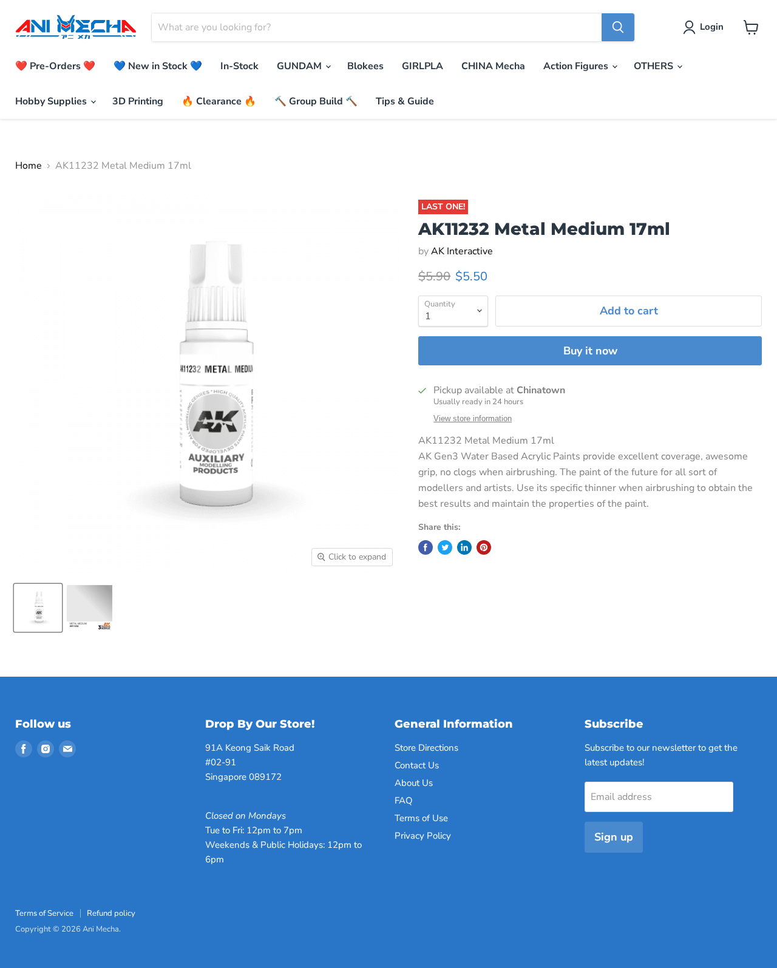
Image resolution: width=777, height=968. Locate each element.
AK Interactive (462, 251)
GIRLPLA (422, 66)
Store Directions (426, 748)
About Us (414, 783)
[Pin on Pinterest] (484, 547)
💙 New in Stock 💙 (158, 66)
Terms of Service (44, 913)
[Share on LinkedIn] (464, 547)
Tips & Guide (405, 101)
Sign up (613, 837)
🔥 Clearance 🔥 (219, 101)
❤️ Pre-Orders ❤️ (55, 66)
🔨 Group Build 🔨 (316, 101)
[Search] (618, 27)
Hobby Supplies (52, 101)
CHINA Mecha (493, 66)
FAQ (404, 800)
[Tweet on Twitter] (445, 547)
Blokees (365, 66)
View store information (472, 419)
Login (712, 27)
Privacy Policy (423, 836)
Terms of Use (421, 818)
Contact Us (417, 765)
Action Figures (577, 66)
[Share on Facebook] (425, 547)
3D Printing (137, 101)
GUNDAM (300, 66)
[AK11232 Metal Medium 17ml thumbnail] (38, 608)
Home (28, 165)
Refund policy (111, 913)
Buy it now (590, 351)
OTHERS (655, 66)
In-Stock (239, 66)
